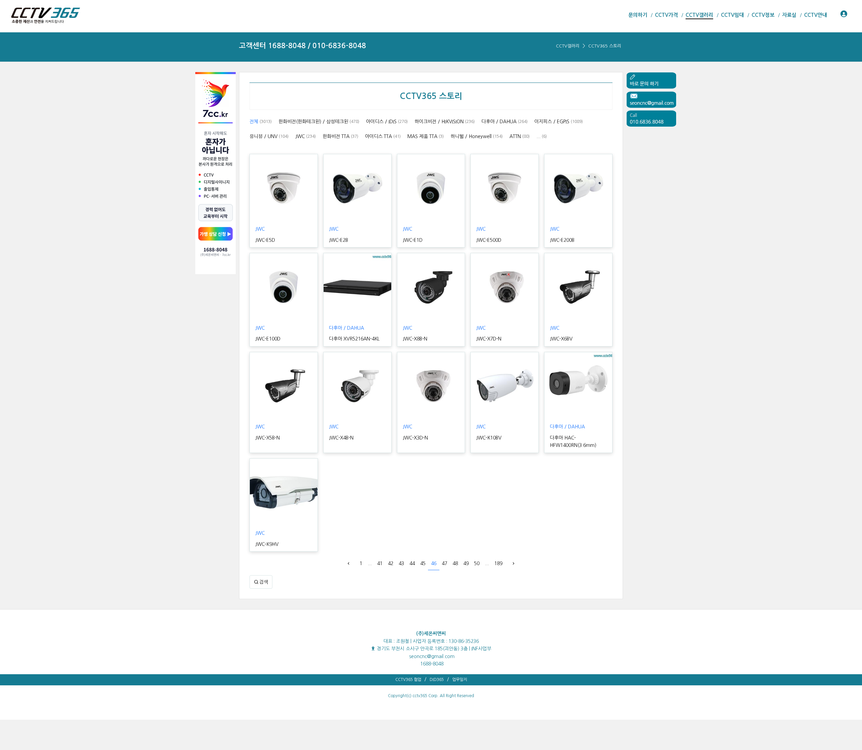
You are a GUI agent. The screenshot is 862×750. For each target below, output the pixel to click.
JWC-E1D (413, 240)
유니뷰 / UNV (269, 136)
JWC (305, 136)
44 (412, 563)
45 (423, 563)
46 (433, 563)
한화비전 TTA (340, 136)
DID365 (437, 680)
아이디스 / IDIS (387, 121)
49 (466, 563)
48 (455, 563)
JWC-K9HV (266, 544)
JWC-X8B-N (415, 338)
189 (498, 563)
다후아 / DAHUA (505, 121)
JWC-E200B (562, 240)
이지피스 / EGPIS (558, 121)
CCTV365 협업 (408, 680)
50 (476, 563)
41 (380, 563)
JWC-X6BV (561, 338)
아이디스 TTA (383, 136)
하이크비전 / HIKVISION (445, 121)
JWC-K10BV (488, 437)
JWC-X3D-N (415, 437)
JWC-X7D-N (488, 338)
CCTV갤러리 (567, 46)
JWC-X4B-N (341, 437)
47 (444, 563)
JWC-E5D (265, 240)
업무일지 (459, 680)
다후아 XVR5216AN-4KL (354, 338)
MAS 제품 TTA (425, 136)
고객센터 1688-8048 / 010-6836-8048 (302, 45)
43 (401, 563)
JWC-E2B (338, 240)
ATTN (519, 136)
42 (390, 563)
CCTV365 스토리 (604, 46)
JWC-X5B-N (267, 437)
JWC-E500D (488, 240)
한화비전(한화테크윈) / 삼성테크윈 (318, 121)
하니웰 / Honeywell (477, 136)
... (541, 136)
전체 (261, 121)
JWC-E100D (267, 338)
